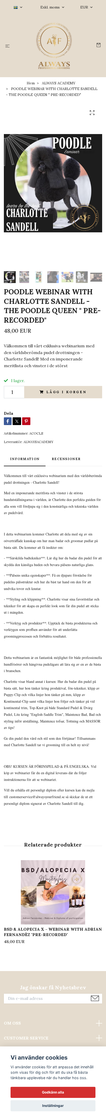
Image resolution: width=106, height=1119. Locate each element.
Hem (31, 83)
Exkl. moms (50, 7)
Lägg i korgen (66, 392)
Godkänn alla (53, 1092)
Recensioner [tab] (66, 459)
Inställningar (53, 1106)
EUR (84, 7)
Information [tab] (24, 459)
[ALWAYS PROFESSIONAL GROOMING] (54, 46)
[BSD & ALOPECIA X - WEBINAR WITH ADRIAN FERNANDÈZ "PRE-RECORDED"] (53, 892)
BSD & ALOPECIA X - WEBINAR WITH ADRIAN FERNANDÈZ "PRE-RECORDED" (53, 932)
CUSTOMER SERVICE (26, 1038)
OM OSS (12, 1023)
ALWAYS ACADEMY (58, 83)
